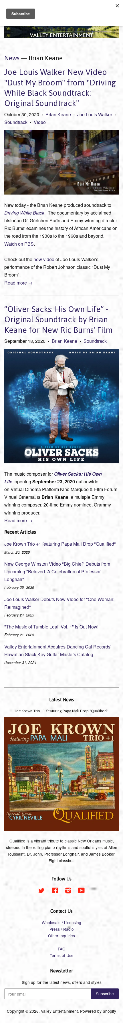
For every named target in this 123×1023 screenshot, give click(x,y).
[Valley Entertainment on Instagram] (68, 891)
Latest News (61, 699)
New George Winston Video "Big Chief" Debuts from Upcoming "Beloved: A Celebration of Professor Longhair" (57, 571)
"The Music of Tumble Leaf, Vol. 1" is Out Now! (51, 626)
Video (40, 122)
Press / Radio (61, 929)
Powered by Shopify (98, 1011)
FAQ (62, 949)
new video (43, 259)
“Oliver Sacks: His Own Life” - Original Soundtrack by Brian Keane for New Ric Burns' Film (58, 320)
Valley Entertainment (59, 1011)
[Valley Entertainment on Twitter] (41, 891)
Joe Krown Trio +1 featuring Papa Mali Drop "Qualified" (60, 543)
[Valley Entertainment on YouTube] (81, 891)
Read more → (18, 282)
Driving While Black (24, 212)
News (11, 58)
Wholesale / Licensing (61, 922)
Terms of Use (62, 955)
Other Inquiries (61, 935)
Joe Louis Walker (94, 114)
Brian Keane (58, 114)
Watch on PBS (19, 244)
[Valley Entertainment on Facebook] (54, 891)
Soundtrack (15, 122)
